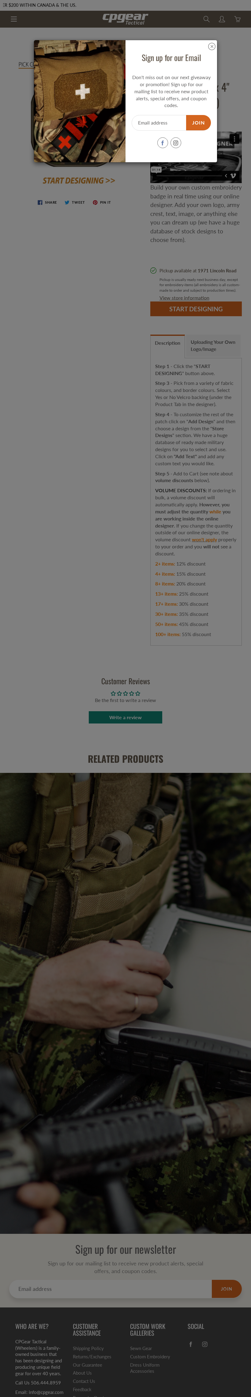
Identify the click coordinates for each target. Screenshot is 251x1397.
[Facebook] (162, 142)
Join (198, 122)
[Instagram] (175, 142)
